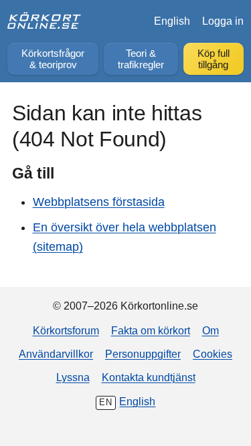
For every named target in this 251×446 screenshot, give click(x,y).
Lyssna (73, 377)
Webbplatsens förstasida (99, 202)
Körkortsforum (66, 330)
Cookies (212, 354)
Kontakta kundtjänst (148, 377)
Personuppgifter (143, 354)
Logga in (223, 21)
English (172, 21)
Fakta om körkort (150, 330)
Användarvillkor (56, 354)
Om (210, 330)
